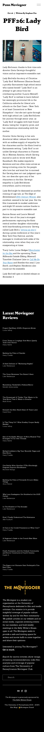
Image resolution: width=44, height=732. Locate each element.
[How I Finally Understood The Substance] (19, 514)
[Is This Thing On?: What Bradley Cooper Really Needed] (22, 418)
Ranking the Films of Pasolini (14, 353)
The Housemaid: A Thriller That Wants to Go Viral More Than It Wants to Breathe (20, 398)
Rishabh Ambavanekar (10, 387)
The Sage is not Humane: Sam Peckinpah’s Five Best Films (21, 566)
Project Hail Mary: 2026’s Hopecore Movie (19, 328)
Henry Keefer (7, 345)
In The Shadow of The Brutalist (15, 507)
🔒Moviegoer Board (26, 707)
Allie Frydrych (8, 519)
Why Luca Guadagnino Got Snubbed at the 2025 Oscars (21, 495)
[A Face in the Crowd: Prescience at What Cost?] (21, 524)
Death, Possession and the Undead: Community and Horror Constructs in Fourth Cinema (21, 552)
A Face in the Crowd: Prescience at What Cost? (21, 528)
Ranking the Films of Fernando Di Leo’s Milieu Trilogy (20, 481)
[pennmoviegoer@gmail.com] (18, 691)
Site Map (13, 707)
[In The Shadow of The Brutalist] (15, 503)
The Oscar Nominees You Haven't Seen (18, 374)
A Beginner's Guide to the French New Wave (20, 538)
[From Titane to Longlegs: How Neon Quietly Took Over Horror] (22, 336)
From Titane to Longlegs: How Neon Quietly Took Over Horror (20, 342)
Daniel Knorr (7, 412)
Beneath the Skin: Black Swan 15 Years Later (20, 410)
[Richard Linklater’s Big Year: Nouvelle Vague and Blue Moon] (22, 446)
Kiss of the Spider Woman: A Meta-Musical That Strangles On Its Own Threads (22, 438)
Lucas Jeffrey (7, 330)
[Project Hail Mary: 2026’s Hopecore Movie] (19, 324)
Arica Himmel (7, 484)
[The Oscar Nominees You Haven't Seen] (18, 371)
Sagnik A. (6, 555)
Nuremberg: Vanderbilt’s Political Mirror (18, 385)
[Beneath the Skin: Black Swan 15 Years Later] (20, 406)
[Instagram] (25, 691)
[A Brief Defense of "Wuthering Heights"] (18, 360)
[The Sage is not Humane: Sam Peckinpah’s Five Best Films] (22, 561)
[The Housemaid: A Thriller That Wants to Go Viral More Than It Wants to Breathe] (22, 393)
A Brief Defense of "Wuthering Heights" (18, 364)
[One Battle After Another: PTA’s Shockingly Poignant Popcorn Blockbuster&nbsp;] (22, 461)
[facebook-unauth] (22, 691)
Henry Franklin (8, 355)
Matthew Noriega (9, 470)
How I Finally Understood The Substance (19, 517)
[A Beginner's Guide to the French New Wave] (20, 535)
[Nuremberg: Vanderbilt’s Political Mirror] (18, 381)
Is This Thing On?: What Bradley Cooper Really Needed (21, 423)
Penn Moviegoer (14, 4)
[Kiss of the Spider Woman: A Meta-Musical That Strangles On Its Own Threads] (22, 432)
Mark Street (7, 401)
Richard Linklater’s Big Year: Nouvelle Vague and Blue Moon (21, 452)
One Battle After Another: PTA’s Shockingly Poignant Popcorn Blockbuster (20, 466)
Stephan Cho (31, 13)
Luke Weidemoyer (9, 366)
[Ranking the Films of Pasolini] (14, 349)
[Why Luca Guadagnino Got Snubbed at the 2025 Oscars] (22, 490)
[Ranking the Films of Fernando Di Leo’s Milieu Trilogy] (22, 475)
